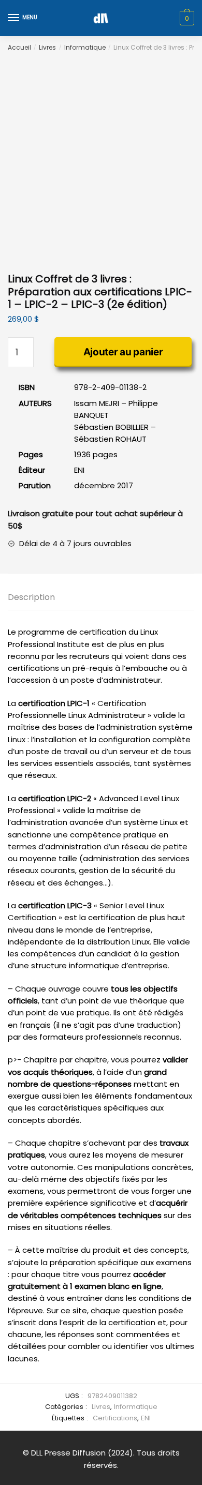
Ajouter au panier (123, 352)
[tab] (101, 597)
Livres (47, 47)
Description (31, 597)
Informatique (85, 47)
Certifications (115, 1418)
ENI (146, 1418)
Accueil (19, 47)
